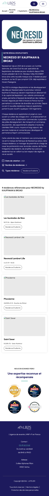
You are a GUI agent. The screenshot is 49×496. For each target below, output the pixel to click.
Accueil (4, 11)
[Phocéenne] (24, 293)
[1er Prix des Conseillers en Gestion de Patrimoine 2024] (34, 390)
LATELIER (31, 481)
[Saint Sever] (24, 334)
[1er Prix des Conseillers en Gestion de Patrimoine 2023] (14, 407)
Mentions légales (32, 487)
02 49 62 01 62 (24, 445)
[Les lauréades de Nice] (24, 212)
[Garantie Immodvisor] (34, 407)
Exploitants (23, 11)
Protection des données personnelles (25, 490)
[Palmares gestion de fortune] (14, 390)
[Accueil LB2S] (8, 4)
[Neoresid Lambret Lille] (24, 253)
